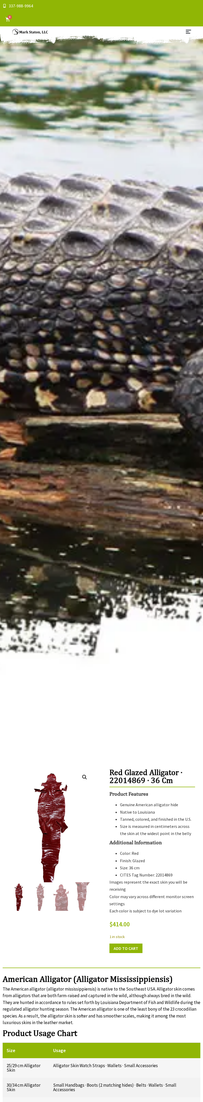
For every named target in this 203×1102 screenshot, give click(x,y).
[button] (188, 32)
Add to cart (126, 948)
